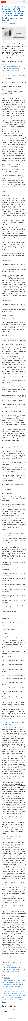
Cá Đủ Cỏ (7, 978)
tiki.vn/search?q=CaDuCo (12, 70)
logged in (12, 1010)
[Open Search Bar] (21, 2)
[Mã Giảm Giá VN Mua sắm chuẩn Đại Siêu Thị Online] (3, 2)
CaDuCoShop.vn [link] (6, 64)
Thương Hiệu (8, 976)
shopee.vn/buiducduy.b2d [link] (13, 66)
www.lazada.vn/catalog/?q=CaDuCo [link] (16, 68)
